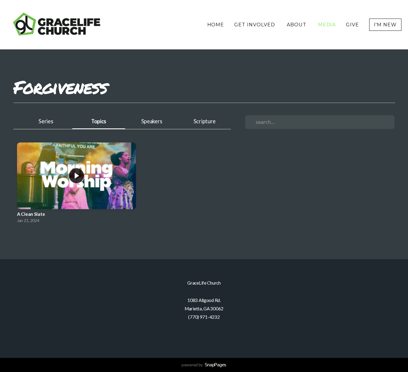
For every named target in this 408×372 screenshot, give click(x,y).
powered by (204, 364)
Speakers (151, 121)
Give (352, 25)
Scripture (204, 121)
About (297, 25)
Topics (98, 121)
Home (215, 25)
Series (46, 121)
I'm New (385, 25)
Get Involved (255, 25)
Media (327, 25)
